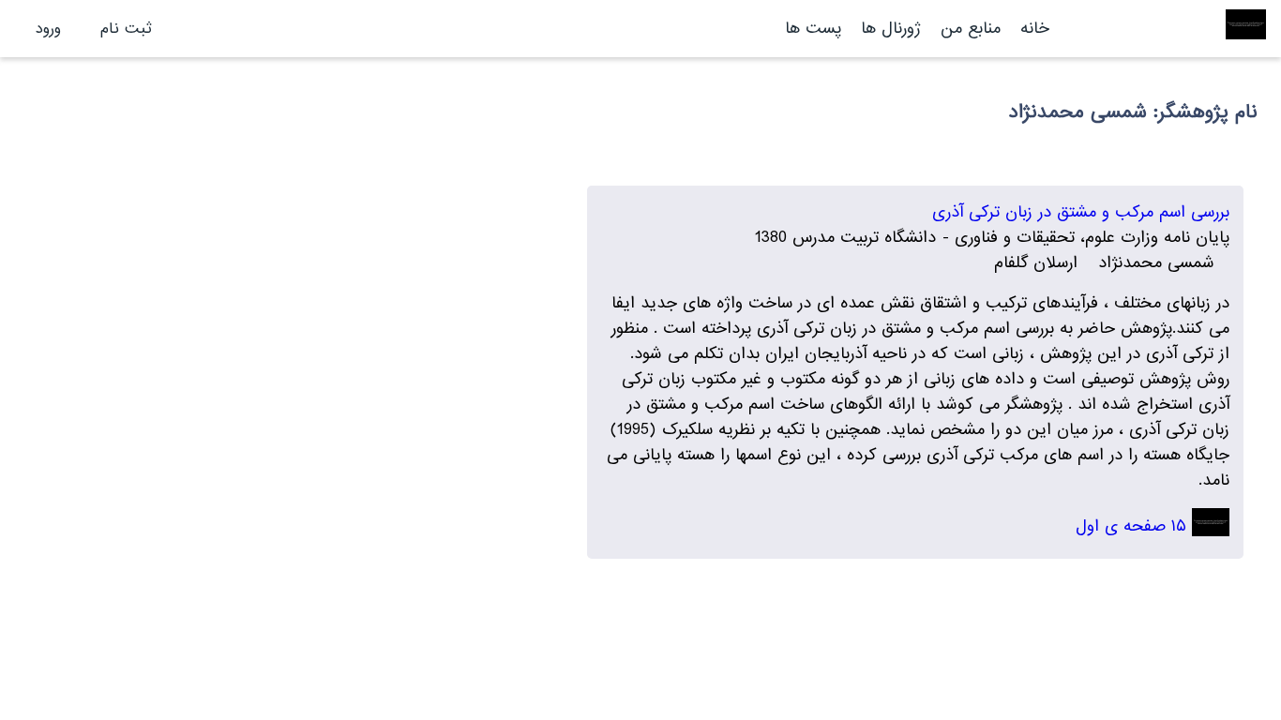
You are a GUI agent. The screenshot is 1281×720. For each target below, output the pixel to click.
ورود (48, 28)
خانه (1034, 28)
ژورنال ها (891, 28)
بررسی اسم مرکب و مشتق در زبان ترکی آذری (1080, 212)
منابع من (968, 28)
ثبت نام (126, 28)
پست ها (813, 28)
